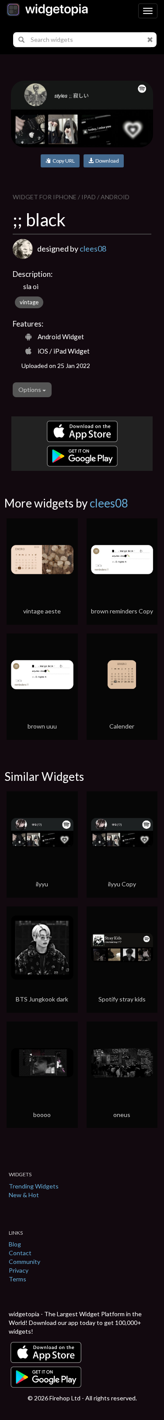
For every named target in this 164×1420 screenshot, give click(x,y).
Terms (17, 1279)
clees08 (93, 248)
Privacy (18, 1270)
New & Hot (24, 1195)
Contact (20, 1253)
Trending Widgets (34, 1186)
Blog (15, 1244)
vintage (29, 302)
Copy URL (63, 160)
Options (30, 389)
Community (24, 1261)
